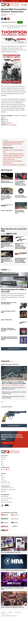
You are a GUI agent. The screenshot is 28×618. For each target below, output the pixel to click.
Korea (11, 142)
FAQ (2, 461)
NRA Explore (3, 491)
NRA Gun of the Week (5, 483)
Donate (17, 1)
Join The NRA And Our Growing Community (13, 570)
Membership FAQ (4, 500)
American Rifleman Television (9, 364)
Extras (5, 15)
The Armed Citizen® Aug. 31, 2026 (8, 311)
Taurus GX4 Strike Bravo (12, 385)
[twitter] (5, 18)
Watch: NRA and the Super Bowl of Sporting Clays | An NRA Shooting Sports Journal (14, 388)
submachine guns (20, 141)
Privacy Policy (3, 612)
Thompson (5, 141)
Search (2, 465)
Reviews (3, 477)
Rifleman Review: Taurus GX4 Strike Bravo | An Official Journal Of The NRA (14, 382)
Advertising (3, 457)
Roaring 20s (16, 142)
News (2, 15)
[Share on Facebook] (2, 18)
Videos (2, 479)
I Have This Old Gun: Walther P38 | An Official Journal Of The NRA (7, 245)
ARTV (2, 402)
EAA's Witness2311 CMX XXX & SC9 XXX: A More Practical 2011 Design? (9, 338)
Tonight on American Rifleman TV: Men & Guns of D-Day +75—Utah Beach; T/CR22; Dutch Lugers (13, 157)
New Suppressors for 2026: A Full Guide (13, 290)
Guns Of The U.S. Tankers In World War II (14, 164)
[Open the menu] (25, 4)
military (21, 142)
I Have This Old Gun (6, 407)
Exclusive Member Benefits (6, 498)
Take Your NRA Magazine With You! (11, 552)
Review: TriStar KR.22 (6, 320)
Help (2, 463)
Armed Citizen (4, 481)
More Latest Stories (17, 348)
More (9, 270)
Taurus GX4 (21, 385)
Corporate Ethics (18, 612)
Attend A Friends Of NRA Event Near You (12, 607)
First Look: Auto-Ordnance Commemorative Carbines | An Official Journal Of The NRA (20, 246)
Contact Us (3, 459)
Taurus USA (4, 385)
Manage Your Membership (6, 502)
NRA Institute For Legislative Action (8, 489)
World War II (13, 141)
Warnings (2, 614)
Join (10, 1)
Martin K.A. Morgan (11, 125)
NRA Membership (4, 496)
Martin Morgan (6, 142)
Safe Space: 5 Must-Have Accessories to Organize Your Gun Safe (8, 330)
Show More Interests (17, 425)
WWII (9, 141)
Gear (5, 299)
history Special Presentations (9, 144)
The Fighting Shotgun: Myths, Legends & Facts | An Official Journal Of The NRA (21, 260)
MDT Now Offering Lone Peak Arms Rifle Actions (8, 303)
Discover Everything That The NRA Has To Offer (12, 588)
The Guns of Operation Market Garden (13, 154)
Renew (13, 1)
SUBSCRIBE (7, 443)
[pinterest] (8, 18)
